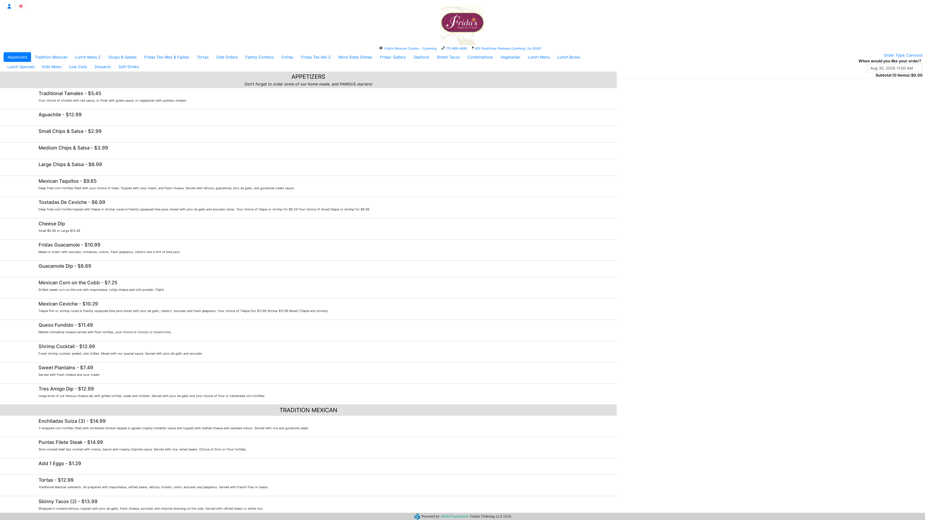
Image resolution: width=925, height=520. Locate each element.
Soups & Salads (122, 57)
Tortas (203, 57)
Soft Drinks (129, 66)
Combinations (480, 57)
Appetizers (17, 57)
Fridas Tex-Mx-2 (316, 57)
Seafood (421, 57)
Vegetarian (510, 57)
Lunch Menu (539, 57)
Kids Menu (51, 66)
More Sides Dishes (355, 57)
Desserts (103, 66)
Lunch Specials (21, 66)
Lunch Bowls (568, 57)
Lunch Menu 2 (88, 57)
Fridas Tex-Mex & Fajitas (166, 57)
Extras (287, 57)
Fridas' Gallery (393, 57)
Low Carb (78, 66)
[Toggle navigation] (9, 6)
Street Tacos (448, 57)
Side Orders (227, 57)
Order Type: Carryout (903, 55)
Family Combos (259, 57)
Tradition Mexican (51, 57)
